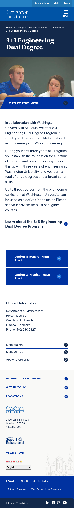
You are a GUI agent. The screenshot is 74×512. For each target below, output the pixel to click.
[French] (11, 462)
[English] (7, 462)
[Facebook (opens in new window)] (53, 502)
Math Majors (14, 345)
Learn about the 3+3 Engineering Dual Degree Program (33, 224)
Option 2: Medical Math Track (32, 276)
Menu (65, 16)
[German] (14, 462)
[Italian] (18, 462)
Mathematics (57, 27)
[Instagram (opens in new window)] (59, 502)
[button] (37, 378)
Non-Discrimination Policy (34, 481)
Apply (67, 3)
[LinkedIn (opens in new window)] (48, 502)
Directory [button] (32, 105)
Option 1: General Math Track (32, 258)
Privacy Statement (17, 489)
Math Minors (14, 352)
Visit (56, 3)
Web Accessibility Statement (46, 489)
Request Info (42, 3)
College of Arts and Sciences (31, 27)
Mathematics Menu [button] (24, 103)
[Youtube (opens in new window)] (65, 502)
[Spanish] (21, 462)
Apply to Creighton (18, 359)
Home (9, 27)
